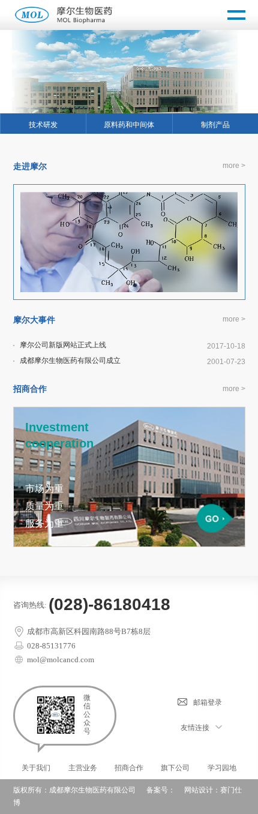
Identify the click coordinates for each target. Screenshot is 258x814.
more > (234, 165)
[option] (129, 71)
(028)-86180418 (109, 604)
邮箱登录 (207, 702)
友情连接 (195, 727)
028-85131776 (50, 645)
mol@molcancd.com (59, 659)
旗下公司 (175, 768)
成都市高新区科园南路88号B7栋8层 (88, 631)
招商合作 (129, 768)
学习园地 (222, 768)
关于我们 (36, 768)
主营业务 (82, 768)
